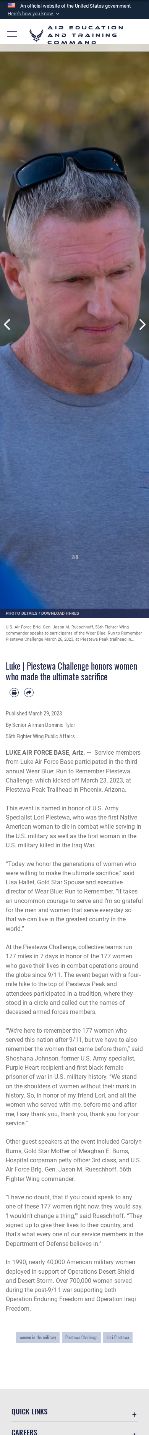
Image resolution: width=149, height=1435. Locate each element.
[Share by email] (28, 692)
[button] (34, 14)
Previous (7, 324)
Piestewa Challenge (81, 1337)
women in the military (37, 1337)
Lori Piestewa (118, 1337)
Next (141, 324)
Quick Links (29, 1411)
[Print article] (14, 692)
